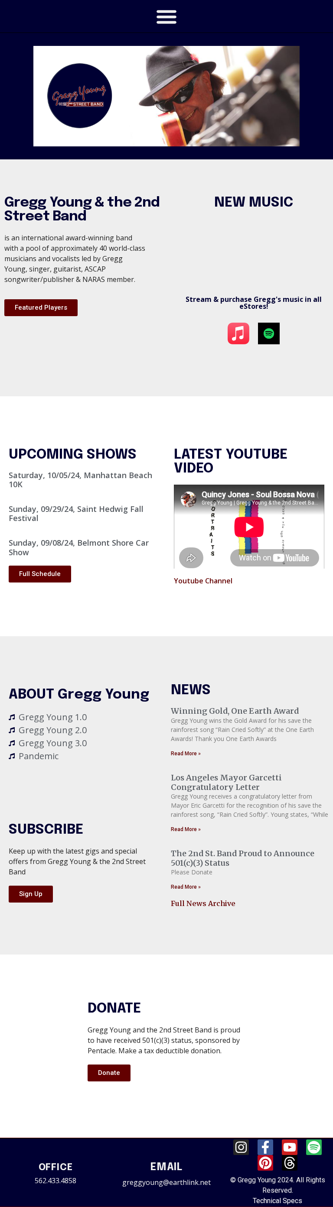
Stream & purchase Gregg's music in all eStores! (254, 302)
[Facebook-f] (265, 1147)
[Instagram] (241, 1147)
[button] (166, 16)
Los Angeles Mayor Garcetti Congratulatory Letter (226, 782)
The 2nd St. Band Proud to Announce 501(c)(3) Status (242, 858)
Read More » (186, 754)
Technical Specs (277, 1201)
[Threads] (289, 1163)
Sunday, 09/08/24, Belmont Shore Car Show (79, 547)
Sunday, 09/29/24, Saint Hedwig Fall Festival (76, 514)
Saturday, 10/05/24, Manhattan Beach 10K (80, 480)
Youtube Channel (203, 581)
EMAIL (166, 1167)
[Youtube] (289, 1147)
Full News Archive (203, 903)
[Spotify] (314, 1147)
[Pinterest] (265, 1163)
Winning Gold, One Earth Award (235, 711)
